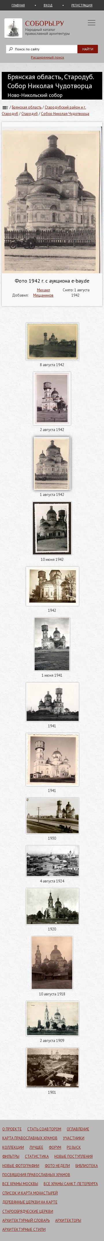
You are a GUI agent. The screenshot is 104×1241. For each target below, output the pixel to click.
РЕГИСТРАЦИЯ (81, 5)
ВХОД (48, 5)
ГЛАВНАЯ (18, 5)
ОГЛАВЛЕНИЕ (78, 1129)
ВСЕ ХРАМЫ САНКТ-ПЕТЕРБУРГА (71, 1183)
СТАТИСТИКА (37, 1156)
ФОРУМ (55, 1147)
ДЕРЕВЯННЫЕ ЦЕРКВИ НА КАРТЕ (29, 1202)
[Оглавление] (5, 107)
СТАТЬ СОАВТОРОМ (44, 1129)
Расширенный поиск (47, 57)
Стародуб (29, 113)
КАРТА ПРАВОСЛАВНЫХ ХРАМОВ (29, 1138)
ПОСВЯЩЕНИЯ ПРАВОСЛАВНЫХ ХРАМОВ (36, 1174)
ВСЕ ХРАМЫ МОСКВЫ (20, 1183)
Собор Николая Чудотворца (65, 113)
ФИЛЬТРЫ (10, 1156)
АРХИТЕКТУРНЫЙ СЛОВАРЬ (26, 1220)
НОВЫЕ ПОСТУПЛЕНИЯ (73, 1156)
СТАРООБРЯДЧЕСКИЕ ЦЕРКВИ (27, 1211)
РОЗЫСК (74, 1147)
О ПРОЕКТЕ (12, 1129)
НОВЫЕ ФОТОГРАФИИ (20, 1165)
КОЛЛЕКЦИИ (13, 1147)
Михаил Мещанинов (43, 293)
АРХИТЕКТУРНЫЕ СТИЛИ (24, 1229)
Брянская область (27, 107)
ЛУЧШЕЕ (36, 1147)
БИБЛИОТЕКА (86, 1165)
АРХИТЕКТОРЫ (68, 1220)
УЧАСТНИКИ (73, 1138)
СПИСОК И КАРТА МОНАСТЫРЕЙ (30, 1193)
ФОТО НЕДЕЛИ (57, 1165)
